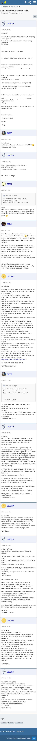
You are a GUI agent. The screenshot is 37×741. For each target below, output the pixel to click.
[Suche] (25, 2)
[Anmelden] (30, 2)
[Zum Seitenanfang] (34, 738)
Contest (4, 723)
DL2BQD (5, 13)
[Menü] (34, 2)
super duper (19, 723)
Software (10, 723)
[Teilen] (35, 16)
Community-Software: (18, 738)
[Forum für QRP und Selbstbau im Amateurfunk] (4, 2)
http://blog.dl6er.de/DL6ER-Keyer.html (13, 359)
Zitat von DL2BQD (11, 196)
